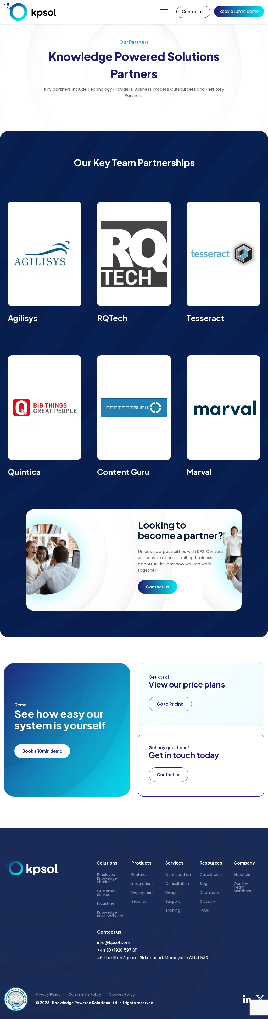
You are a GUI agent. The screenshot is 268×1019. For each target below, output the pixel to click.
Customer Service (106, 892)
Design (171, 892)
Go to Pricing (170, 704)
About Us (242, 875)
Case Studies (212, 875)
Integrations (142, 883)
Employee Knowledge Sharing (107, 878)
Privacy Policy (48, 994)
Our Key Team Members (242, 887)
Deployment (142, 892)
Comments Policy (84, 994)
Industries (106, 903)
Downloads (210, 892)
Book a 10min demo (239, 11)
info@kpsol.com (113, 943)
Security (138, 901)
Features (139, 875)
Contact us (193, 12)
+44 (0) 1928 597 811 (117, 950)
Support (172, 901)
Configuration (178, 875)
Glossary (207, 901)
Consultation (177, 883)
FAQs (204, 910)
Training (172, 910)
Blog (203, 883)
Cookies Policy (122, 994)
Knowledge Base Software (110, 914)
